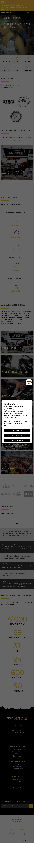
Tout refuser (17, 435)
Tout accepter (17, 430)
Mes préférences (17, 440)
